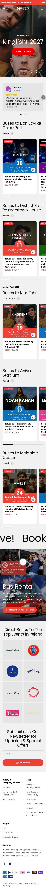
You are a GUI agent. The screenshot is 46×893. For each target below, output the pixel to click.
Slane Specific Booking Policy (32, 793)
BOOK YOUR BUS (23, 51)
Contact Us (8, 832)
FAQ (4, 828)
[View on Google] (8, 88)
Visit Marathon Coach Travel (20, 610)
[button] (3, 97)
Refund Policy (32, 808)
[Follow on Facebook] (4, 864)
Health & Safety (10, 799)
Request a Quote (10, 837)
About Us (6, 787)
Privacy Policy (32, 799)
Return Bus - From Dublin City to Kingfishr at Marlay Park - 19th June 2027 (19, 344)
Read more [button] (11, 106)
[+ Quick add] (33, 170)
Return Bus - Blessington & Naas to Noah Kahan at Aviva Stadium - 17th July (19, 427)
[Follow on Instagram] (11, 864)
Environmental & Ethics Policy (10, 793)
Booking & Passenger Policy (33, 786)
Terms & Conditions (34, 803)
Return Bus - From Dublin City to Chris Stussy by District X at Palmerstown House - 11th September (19, 263)
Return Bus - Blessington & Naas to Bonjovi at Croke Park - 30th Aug (19, 179)
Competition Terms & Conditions (34, 814)
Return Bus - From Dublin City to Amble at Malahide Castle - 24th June (19, 509)
